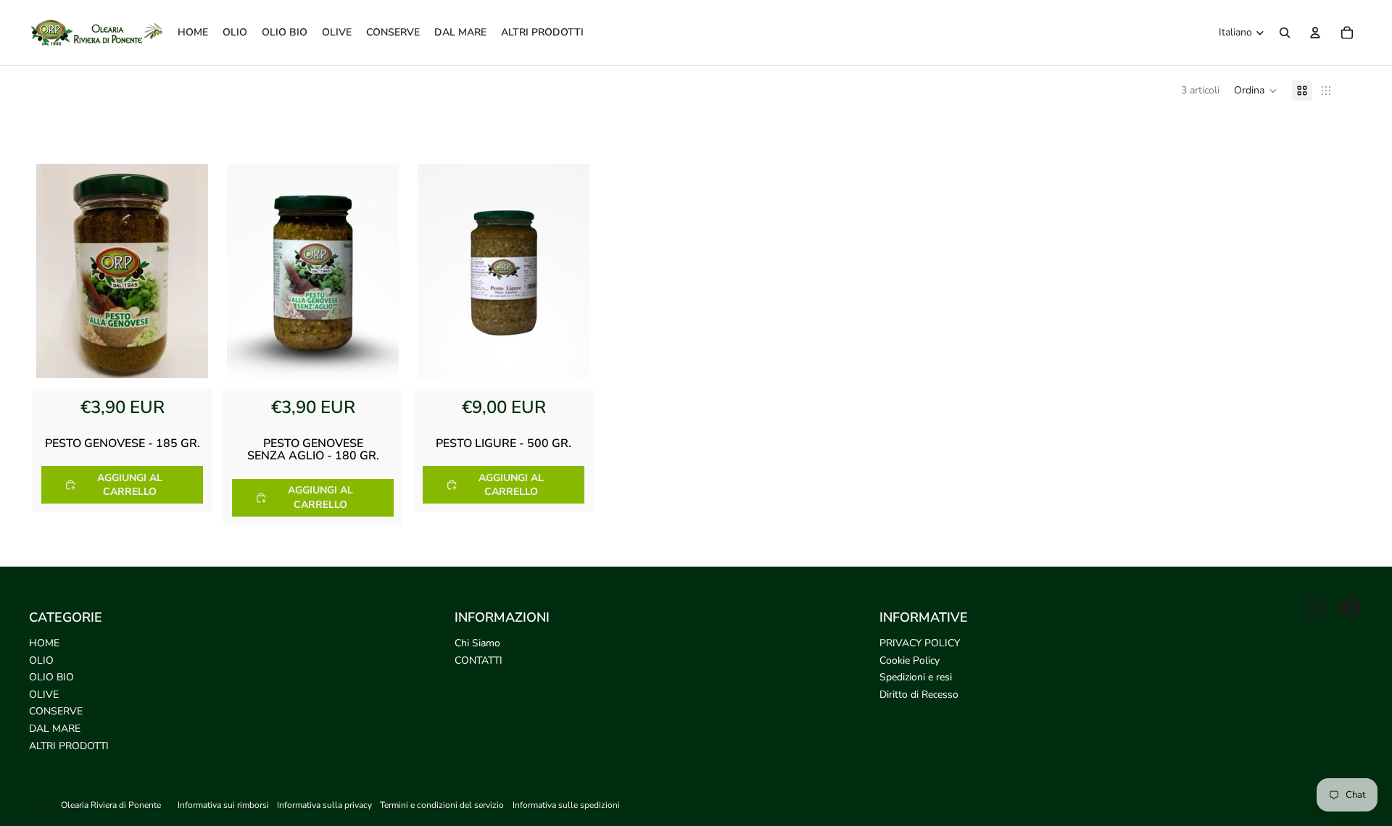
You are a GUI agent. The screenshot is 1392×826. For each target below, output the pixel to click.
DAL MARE (54, 728)
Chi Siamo (477, 643)
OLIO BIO (51, 677)
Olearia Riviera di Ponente (111, 805)
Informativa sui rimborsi (223, 805)
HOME (44, 643)
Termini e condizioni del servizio (442, 805)
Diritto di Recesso (918, 694)
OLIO (41, 660)
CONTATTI (478, 660)
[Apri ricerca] (1285, 33)
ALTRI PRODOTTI (69, 746)
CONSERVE (56, 711)
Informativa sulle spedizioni (566, 805)
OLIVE (44, 694)
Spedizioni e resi (915, 677)
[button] (1255, 91)
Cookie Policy (909, 660)
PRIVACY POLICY (919, 643)
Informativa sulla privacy (324, 805)
